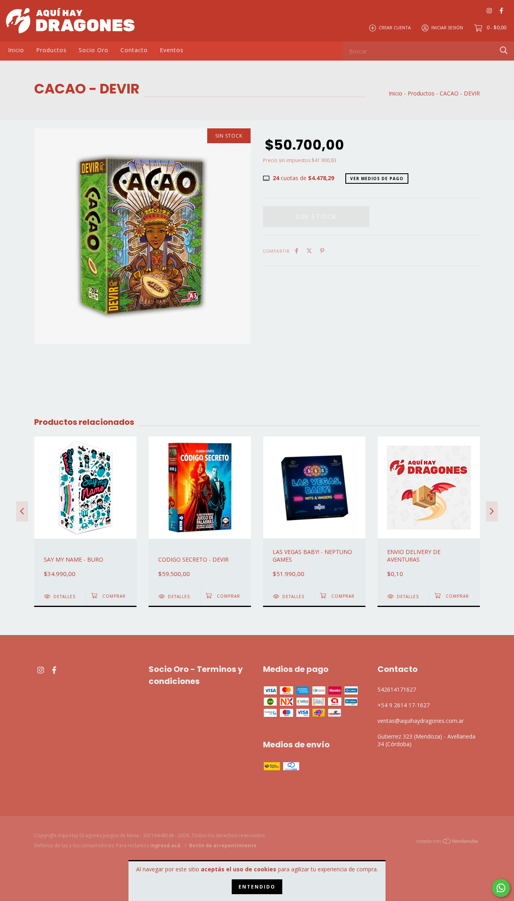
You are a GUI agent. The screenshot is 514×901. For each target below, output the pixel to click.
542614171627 (396, 689)
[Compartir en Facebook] (297, 251)
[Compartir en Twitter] (309, 251)
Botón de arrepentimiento (223, 845)
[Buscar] (504, 50)
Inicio (16, 50)
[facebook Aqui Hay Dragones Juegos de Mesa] (501, 10)
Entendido (257, 886)
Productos (51, 50)
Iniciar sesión (447, 27)
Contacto (134, 50)
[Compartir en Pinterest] (322, 251)
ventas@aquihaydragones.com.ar (420, 720)
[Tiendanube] (448, 842)
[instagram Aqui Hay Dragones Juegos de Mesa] (489, 10)
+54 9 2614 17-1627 (403, 705)
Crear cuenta (395, 27)
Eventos (172, 50)
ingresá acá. (166, 845)
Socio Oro (93, 50)
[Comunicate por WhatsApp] (501, 888)
